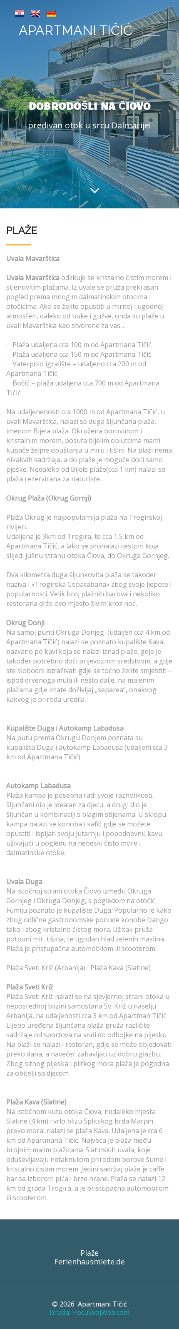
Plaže (89, 1253)
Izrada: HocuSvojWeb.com (89, 1312)
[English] (35, 12)
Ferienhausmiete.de (89, 1261)
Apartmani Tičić (75, 30)
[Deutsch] (51, 12)
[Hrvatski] (20, 12)
